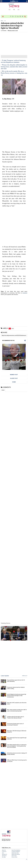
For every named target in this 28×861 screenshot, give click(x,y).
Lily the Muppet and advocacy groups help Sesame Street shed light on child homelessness (16, 695)
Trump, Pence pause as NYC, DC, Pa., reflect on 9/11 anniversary (13, 366)
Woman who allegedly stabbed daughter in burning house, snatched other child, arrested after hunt (14, 66)
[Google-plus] (13, 16)
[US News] (14, 9)
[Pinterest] (20, 16)
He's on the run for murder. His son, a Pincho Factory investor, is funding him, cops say (14, 73)
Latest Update (5, 675)
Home (2, 20)
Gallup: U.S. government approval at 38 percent (14, 635)
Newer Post (14, 374)
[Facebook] (10, 16)
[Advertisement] (14, 12)
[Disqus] (14, 410)
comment (24, 293)
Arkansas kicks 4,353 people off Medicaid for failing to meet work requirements (12, 352)
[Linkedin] (18, 16)
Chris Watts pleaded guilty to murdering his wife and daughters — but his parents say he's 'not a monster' (16, 746)
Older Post (14, 378)
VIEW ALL (24, 675)
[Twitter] (22, 16)
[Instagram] (15, 16)
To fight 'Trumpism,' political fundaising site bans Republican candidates (13, 61)
